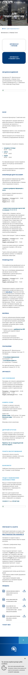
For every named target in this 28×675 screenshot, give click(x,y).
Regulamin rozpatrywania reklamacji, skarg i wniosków (13, 618)
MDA (4, 28)
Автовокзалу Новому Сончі (14, 57)
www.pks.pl (9, 292)
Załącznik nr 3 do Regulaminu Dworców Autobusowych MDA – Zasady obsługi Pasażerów (14, 609)
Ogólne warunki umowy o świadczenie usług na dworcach (13, 593)
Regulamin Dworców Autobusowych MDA (11, 600)
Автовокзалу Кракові (14, 44)
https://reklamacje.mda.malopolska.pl (13, 534)
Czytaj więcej (16, 672)
